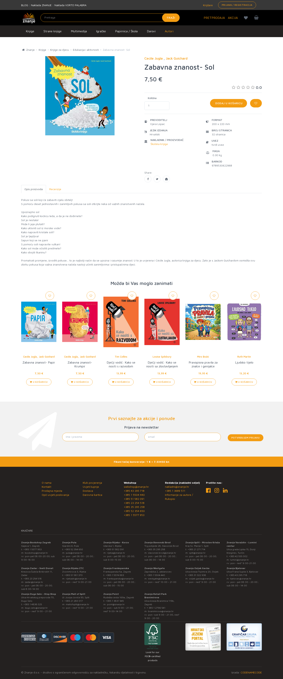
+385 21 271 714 (196, 549)
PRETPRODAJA (214, 17)
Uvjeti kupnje (91, 486)
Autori (169, 31)
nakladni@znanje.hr (177, 486)
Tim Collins (121, 356)
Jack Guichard (47, 356)
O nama (46, 482)
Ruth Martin (244, 356)
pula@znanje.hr (74, 552)
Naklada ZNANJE (41, 5)
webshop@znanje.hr (136, 486)
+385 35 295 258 (134, 506)
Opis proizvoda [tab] (33, 189)
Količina (152, 98)
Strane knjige (53, 31)
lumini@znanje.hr (239, 559)
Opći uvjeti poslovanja (55, 494)
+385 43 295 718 (134, 490)
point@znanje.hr (116, 604)
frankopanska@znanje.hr (120, 578)
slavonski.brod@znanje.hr (162, 552)
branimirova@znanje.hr (161, 611)
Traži (171, 17)
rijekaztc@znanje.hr (76, 578)
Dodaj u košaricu (228, 103)
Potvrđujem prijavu (245, 437)
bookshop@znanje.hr (36, 552)
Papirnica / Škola (126, 31)
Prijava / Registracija (237, 4)
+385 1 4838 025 (32, 604)
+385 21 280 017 (73, 600)
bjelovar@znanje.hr (240, 578)
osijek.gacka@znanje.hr (201, 578)
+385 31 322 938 (197, 575)
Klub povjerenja (92, 482)
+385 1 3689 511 (175, 490)
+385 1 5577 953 (134, 515)
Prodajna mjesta (52, 490)
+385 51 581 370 (73, 575)
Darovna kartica (92, 494)
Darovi (151, 31)
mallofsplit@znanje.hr (77, 604)
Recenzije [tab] (55, 189)
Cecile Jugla (30, 356)
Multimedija (79, 31)
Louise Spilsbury (162, 356)
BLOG (24, 5)
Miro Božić (203, 356)
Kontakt (46, 486)
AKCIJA (233, 17)
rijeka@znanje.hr (116, 552)
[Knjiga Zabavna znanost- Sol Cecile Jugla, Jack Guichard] (147, 179)
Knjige (30, 31)
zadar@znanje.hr (34, 582)
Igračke (101, 31)
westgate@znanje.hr (159, 578)
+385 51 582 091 (134, 498)
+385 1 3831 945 (115, 600)
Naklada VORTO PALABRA (70, 5)
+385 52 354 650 (134, 511)
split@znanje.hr (197, 552)
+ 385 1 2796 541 (156, 607)
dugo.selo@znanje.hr (36, 607)
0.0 (259, 87)
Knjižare (207, 5)
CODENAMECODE (251, 672)
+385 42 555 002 (238, 556)
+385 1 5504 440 (134, 494)
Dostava (88, 490)
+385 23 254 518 (134, 502)
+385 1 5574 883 (115, 575)
